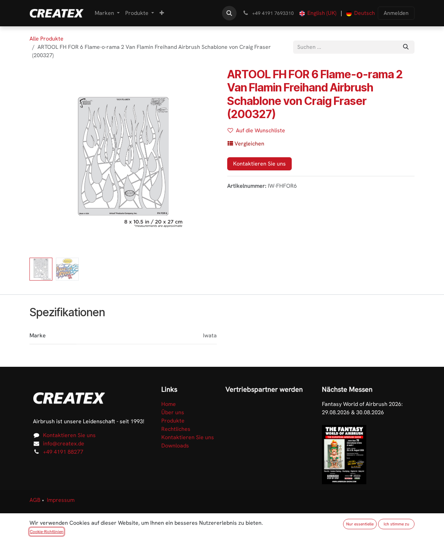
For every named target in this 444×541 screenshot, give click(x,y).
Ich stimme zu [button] (396, 524)
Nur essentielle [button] (360, 524)
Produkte (173, 420)
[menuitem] (107, 13)
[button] (229, 13)
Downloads (175, 445)
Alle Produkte (46, 38)
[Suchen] (406, 47)
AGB (35, 500)
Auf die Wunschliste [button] (260, 130)
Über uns (172, 412)
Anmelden (396, 13)
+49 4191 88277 (63, 451)
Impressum (61, 500)
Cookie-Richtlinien (46, 531)
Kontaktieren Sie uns (259, 163)
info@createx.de (63, 443)
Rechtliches (175, 429)
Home (168, 404)
